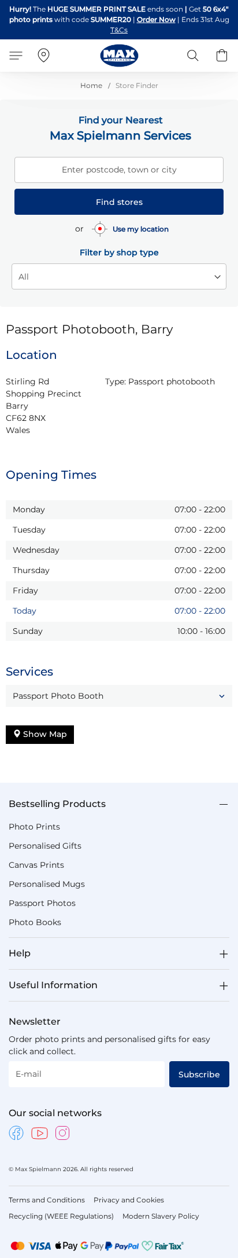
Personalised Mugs (47, 884)
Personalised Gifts (45, 846)
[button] (119, 696)
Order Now (156, 19)
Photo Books (35, 922)
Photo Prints (34, 826)
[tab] (119, 804)
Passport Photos (42, 903)
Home (92, 85)
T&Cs (119, 29)
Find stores (119, 202)
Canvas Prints (36, 865)
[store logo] (119, 55)
